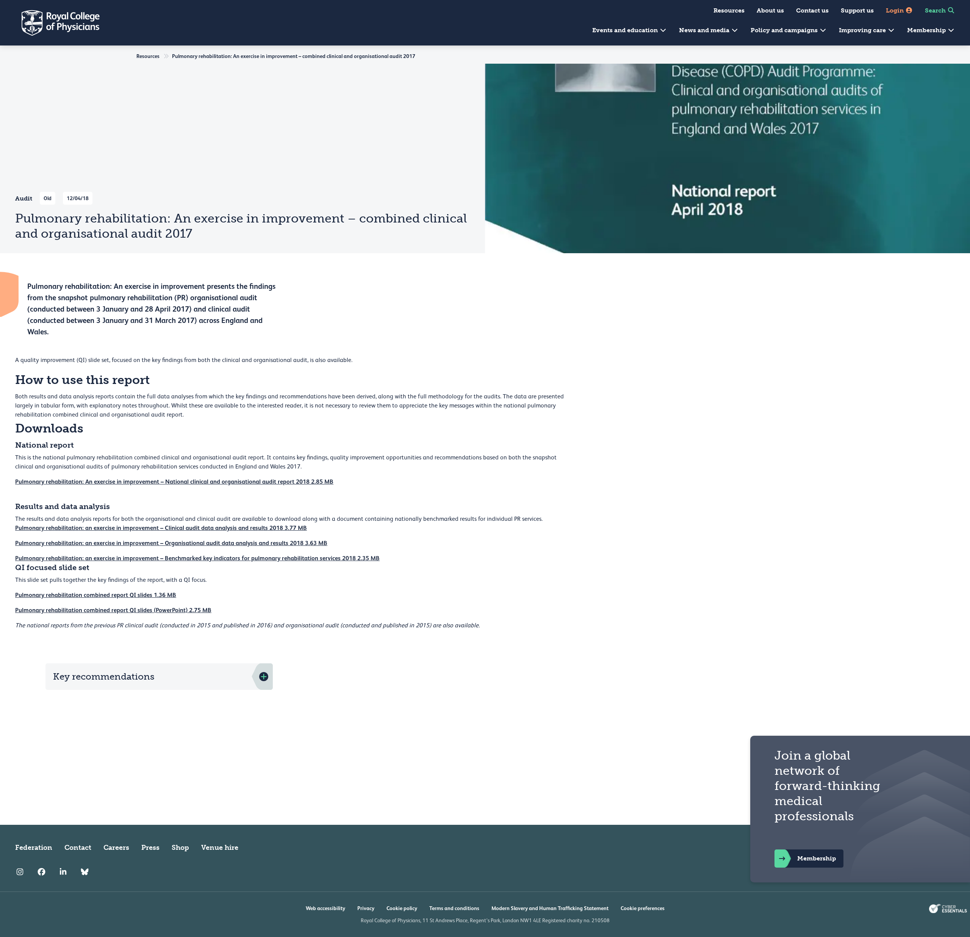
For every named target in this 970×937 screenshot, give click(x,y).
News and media (705, 30)
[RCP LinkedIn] (63, 871)
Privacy (365, 908)
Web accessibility (325, 908)
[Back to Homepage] (55, 23)
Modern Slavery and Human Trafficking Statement (550, 908)
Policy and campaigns (785, 30)
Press (150, 847)
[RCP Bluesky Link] (84, 871)
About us (770, 10)
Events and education (625, 30)
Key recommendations (104, 676)
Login (895, 10)
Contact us (812, 10)
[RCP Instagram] (20, 871)
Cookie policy (401, 908)
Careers (116, 847)
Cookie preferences (643, 908)
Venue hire (219, 847)
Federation (33, 847)
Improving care (863, 30)
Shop (180, 847)
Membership (927, 30)
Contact (77, 847)
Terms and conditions (454, 908)
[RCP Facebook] (41, 871)
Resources (729, 10)
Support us (857, 10)
